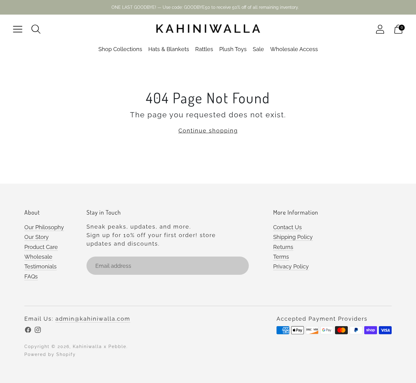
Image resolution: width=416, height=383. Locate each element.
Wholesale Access (294, 49)
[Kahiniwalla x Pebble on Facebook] (28, 331)
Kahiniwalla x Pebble (99, 346)
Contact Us (287, 227)
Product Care (41, 247)
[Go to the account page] (380, 29)
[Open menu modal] (17, 29)
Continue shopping (208, 130)
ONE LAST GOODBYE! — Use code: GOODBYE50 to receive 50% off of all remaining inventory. (205, 7)
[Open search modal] (35, 29)
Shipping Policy (293, 237)
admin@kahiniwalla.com (92, 319)
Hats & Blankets (168, 49)
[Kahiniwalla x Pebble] (208, 29)
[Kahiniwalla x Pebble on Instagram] (37, 331)
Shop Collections (120, 49)
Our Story (36, 237)
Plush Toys (233, 49)
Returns (283, 247)
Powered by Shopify (50, 354)
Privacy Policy (291, 266)
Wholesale (38, 257)
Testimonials (40, 266)
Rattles (204, 49)
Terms (281, 257)
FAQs (31, 276)
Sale (258, 49)
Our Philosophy (44, 227)
